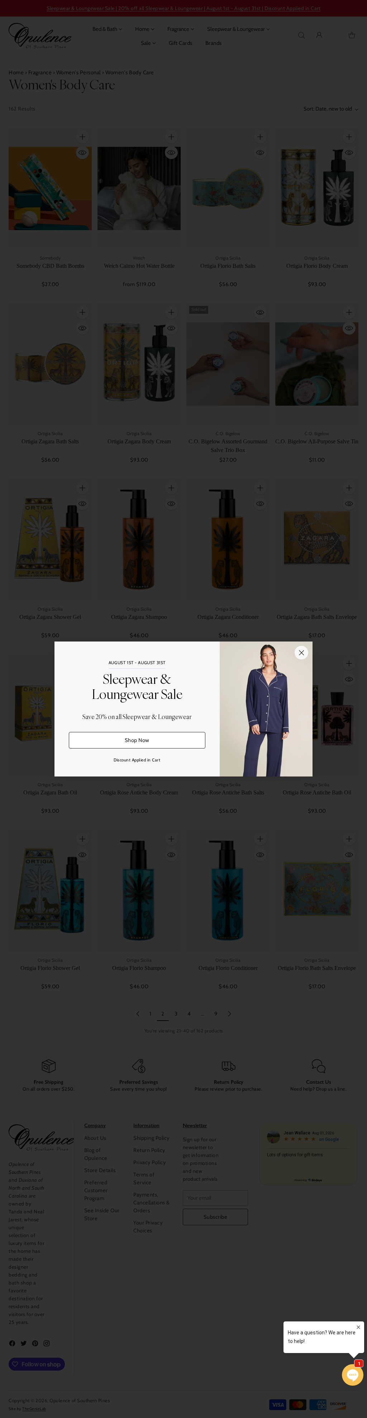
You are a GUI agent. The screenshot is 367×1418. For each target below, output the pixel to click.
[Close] (301, 652)
